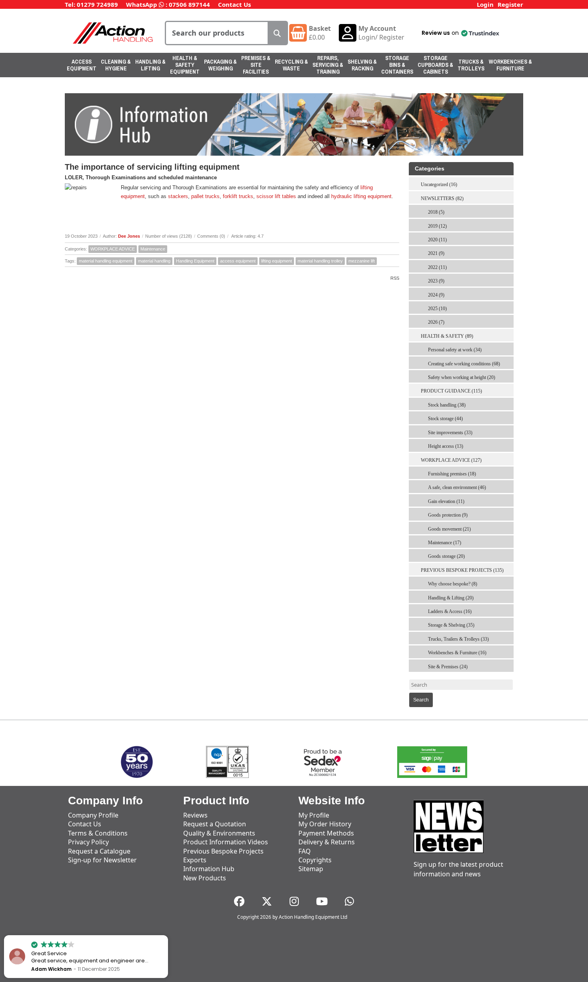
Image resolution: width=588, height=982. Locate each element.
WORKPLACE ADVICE (112, 249)
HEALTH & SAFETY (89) (447, 336)
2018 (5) (436, 212)
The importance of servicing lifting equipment (152, 166)
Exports (194, 860)
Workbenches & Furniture (510, 65)
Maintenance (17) (444, 542)
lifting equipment (276, 261)
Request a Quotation (214, 824)
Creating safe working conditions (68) (464, 364)
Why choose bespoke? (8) (452, 584)
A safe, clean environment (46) (457, 487)
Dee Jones (129, 236)
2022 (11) (437, 267)
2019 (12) (437, 226)
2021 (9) (436, 253)
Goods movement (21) (449, 529)
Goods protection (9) (448, 515)
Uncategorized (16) (439, 184)
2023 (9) (436, 281)
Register (510, 4)
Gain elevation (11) (446, 501)
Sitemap (310, 868)
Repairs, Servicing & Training (327, 64)
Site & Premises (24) (448, 666)
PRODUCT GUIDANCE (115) (451, 391)
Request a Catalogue (99, 851)
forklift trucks (238, 196)
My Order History (324, 824)
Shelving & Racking (362, 65)
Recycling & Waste (291, 65)
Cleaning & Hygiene (116, 65)
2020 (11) (437, 239)
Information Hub (208, 868)
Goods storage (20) (446, 556)
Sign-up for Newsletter (102, 860)
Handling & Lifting (150, 65)
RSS (394, 278)
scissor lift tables (276, 196)
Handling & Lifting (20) (451, 598)
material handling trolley (320, 261)
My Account (377, 28)
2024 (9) (436, 295)
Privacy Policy (88, 842)
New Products (204, 878)
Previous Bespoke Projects (223, 851)
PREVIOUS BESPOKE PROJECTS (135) (462, 570)
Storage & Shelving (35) (451, 625)
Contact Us (234, 4)
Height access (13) (445, 446)
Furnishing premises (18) (452, 474)
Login (485, 4)
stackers (178, 196)
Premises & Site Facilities (255, 64)
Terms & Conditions (98, 833)
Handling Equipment (195, 261)
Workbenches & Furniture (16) (457, 652)
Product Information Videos (225, 842)
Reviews (195, 815)
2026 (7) (436, 322)
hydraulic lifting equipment (361, 196)
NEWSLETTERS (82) (442, 198)
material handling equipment (105, 261)
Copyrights (315, 860)
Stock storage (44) (445, 418)
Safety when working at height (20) (461, 377)
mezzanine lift (361, 261)
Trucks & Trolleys (471, 65)
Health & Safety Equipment (185, 64)
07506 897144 (189, 4)
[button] (459, 33)
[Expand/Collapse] (509, 195)
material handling (154, 261)
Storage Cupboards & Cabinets (435, 64)
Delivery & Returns (326, 842)
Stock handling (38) (447, 405)
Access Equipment (81, 65)
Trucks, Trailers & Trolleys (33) (458, 639)
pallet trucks (205, 196)
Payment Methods (326, 833)
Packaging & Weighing (220, 65)
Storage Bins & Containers (397, 64)
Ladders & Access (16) (450, 611)
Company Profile (93, 815)
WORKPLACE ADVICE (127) (451, 460)
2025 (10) (437, 308)
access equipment (238, 261)
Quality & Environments (219, 833)
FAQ (304, 851)
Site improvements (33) (450, 432)
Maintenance (152, 249)
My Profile (313, 815)
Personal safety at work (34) (455, 350)
